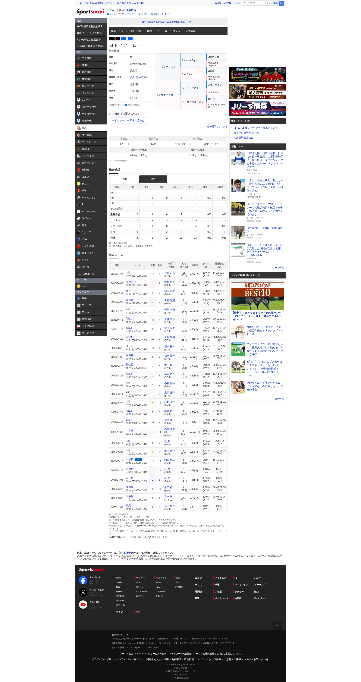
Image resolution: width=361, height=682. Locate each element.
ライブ (119, 611)
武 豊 (167, 441)
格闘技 (198, 591)
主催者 (127, 552)
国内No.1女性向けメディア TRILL (218, 643)
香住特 (129, 364)
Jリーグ (139, 582)
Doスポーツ (260, 598)
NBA (158, 587)
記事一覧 (279, 398)
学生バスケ (160, 596)
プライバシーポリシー (104, 659)
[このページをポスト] (114, 38)
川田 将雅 (169, 505)
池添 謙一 (169, 420)
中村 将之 (169, 282)
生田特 (129, 355)
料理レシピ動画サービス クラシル (155, 643)
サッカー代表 (141, 591)
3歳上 (129, 318)
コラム (176, 31)
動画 (149, 31)
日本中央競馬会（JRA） (247, 132)
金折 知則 (169, 300)
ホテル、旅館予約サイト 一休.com (166, 638)
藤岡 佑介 (169, 374)
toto (138, 611)
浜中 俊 (168, 364)
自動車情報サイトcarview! (124, 643)
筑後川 (129, 336)
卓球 (217, 584)
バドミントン (241, 584)
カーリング (260, 584)
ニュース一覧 (277, 267)
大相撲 (218, 591)
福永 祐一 (169, 346)
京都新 (129, 459)
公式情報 (191, 31)
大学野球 (120, 596)
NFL (197, 598)
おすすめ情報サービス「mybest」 (127, 647)
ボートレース (221, 598)
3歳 (128, 441)
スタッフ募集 (213, 659)
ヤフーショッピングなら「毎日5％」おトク (145, 13)
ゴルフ (198, 578)
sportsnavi (91, 570)
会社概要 (164, 659)
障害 (153, 178)
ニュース (162, 31)
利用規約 (151, 659)
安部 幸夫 (169, 309)
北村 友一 (169, 401)
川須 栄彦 (169, 272)
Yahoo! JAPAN (223, 3)
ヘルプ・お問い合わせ (256, 659)
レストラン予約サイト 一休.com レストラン (208, 638)
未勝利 (129, 300)
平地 (124, 178)
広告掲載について (194, 659)
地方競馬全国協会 (243, 137)
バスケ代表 (160, 591)
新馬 (128, 505)
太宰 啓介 (169, 392)
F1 (236, 578)
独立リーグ (121, 600)
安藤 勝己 (169, 318)
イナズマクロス (164, 95)
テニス (198, 584)
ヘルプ (236, 3)
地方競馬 (179, 587)
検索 (281, 3)
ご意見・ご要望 (232, 659)
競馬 (177, 582)
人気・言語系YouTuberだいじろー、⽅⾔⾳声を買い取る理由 (110, 3)
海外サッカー (141, 587)
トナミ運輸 (272, 3)
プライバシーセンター (131, 659)
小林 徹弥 (169, 383)
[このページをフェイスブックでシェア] (127, 38)
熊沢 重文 (169, 291)
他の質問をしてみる (217, 126)
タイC (129, 346)
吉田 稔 (168, 487)
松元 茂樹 (135, 77)
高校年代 (139, 596)
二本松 (129, 430)
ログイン (112, 13)
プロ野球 (120, 582)
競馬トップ (117, 31)
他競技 (238, 598)
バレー (257, 578)
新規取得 (131, 10)
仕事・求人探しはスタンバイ (186, 643)
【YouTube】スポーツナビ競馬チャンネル (257, 127)
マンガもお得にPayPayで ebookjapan (129, 638)
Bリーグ (159, 582)
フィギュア (220, 578)
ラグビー (239, 591)
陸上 (256, 591)
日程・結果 (135, 31)
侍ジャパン (121, 605)
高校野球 (120, 591)
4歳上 (129, 272)
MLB (118, 587)
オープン (131, 281)
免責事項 (176, 659)
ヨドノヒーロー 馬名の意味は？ (129, 120)
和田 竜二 (169, 459)
